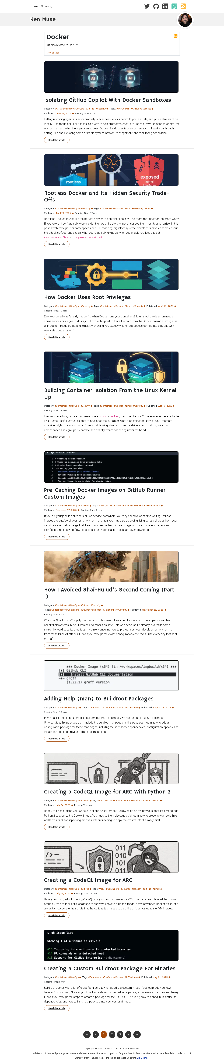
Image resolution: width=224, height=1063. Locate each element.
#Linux (128, 208)
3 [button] (120, 1034)
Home (34, 6)
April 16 (162, 306)
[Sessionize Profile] (173, 6)
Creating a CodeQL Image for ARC (88, 880)
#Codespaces (57, 609)
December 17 (63, 510)
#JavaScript (109, 609)
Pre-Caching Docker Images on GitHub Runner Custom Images (104, 493)
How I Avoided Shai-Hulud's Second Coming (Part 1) (109, 593)
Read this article (56, 140)
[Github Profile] (154, 6)
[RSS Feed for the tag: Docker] (175, 35)
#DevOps (79, 108)
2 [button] (112, 1034)
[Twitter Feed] (147, 6)
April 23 (60, 213)
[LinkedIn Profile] (164, 6)
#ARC (148, 208)
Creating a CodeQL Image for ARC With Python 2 (107, 791)
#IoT (127, 707)
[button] (128, 1034)
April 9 (161, 405)
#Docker (124, 108)
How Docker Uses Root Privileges (87, 297)
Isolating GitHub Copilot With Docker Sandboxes (107, 100)
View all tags (53, 52)
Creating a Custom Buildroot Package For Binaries (110, 968)
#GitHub (90, 108)
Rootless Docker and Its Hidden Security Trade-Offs (106, 196)
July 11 (157, 977)
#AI (56, 108)
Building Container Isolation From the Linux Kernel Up (110, 394)
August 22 (158, 707)
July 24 (59, 805)
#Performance (152, 505)
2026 (68, 113)
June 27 (60, 113)
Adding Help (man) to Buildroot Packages (98, 698)
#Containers (66, 108)
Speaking (46, 6)
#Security (101, 108)
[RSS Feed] (182, 6)
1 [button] (104, 1034)
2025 (74, 510)
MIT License (142, 1058)
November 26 (149, 609)
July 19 (59, 893)
